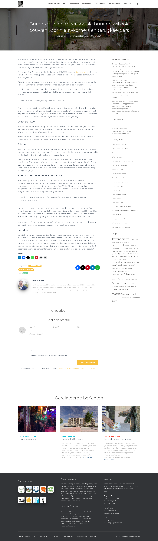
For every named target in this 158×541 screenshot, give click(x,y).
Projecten (74, 4)
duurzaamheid (128, 251)
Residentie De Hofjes (72, 439)
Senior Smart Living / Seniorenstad (125, 211)
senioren (118, 279)
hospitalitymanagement (123, 262)
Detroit (114, 248)
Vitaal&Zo (116, 290)
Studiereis (115, 286)
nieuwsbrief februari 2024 (121, 131)
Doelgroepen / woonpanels (122, 161)
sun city (121, 286)
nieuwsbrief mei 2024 (120, 129)
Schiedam (129, 274)
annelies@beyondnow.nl (113, 523)
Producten (100, 4)
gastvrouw (124, 254)
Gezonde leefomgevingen (117, 439)
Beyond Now (120, 238)
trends (126, 286)
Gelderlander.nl (82, 72)
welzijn (126, 289)
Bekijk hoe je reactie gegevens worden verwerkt (77, 368)
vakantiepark (132, 286)
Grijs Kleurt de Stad (119, 178)
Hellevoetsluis (124, 256)
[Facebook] (77, 267)
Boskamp (116, 153)
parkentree (118, 268)
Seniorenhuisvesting (131, 279)
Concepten (86, 4)
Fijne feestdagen (28, 439)
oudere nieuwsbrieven (120, 134)
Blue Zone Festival (119, 145)
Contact (128, 4)
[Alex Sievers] (23, 285)
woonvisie (125, 298)
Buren (25, 273)
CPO (135, 246)
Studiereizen (114, 4)
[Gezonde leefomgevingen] (121, 419)
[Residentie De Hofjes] (79, 419)
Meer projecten (35, 266)
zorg (115, 300)
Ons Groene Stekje (119, 194)
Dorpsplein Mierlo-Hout (121, 165)
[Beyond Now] (20, 4)
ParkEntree (116, 199)
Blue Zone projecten (120, 149)
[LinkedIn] (92, 267)
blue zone (115, 242)
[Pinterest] (87, 267)
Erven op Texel (117, 170)
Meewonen (116, 190)
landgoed (124, 265)
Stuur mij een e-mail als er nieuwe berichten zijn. (49, 356)
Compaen (129, 245)
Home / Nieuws (54, 4)
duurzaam (119, 251)
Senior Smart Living (124, 283)
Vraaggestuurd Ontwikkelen (122, 219)
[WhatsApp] (97, 267)
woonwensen (134, 298)
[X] (82, 267)
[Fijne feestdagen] (37, 419)
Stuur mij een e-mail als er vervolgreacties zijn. (48, 351)
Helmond (134, 256)
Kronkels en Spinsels (120, 182)
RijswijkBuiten (117, 274)
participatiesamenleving (120, 271)
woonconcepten (117, 298)
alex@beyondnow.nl (111, 513)
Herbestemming (119, 259)
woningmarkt (130, 294)
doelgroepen (121, 248)
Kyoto (119, 265)
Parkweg (129, 268)
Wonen (117, 294)
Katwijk (114, 265)
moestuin (132, 265)
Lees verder (87, 457)
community (119, 245)
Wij (64, 4)
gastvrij (115, 254)
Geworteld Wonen (119, 174)
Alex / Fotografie (68, 479)
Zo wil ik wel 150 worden (121, 227)
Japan (138, 262)
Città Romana (117, 157)
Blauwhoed (133, 239)
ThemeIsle (136, 536)
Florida (135, 251)
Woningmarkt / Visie (26, 269)
